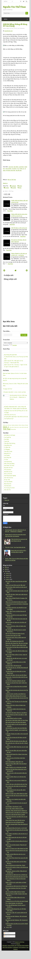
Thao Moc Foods (8, 451)
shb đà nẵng (8, 168)
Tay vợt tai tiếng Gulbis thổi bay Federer (15, 891)
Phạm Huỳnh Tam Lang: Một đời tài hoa (15, 820)
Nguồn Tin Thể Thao (14, 7)
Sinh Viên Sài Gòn (8, 477)
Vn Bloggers (7, 449)
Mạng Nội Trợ (7, 453)
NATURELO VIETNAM (9, 435)
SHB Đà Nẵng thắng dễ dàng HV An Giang (15, 25)
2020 (6, 567)
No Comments (21, 28)
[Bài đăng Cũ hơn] (27, 270)
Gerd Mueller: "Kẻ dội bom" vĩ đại (14, 806)
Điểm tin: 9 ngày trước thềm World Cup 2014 (16, 793)
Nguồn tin (5, 183)
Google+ (7, 187)
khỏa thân (12, 427)
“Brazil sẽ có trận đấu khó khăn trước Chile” (16, 602)
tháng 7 (8, 577)
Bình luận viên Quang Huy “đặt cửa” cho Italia (17, 643)
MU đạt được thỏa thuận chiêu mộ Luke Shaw (17, 720)
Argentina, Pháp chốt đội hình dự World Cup (16, 810)
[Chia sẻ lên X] (8, 194)
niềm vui (22, 168)
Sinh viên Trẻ (7, 489)
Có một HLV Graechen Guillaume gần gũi (15, 680)
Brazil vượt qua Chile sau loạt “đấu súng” (15, 585)
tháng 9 (8, 573)
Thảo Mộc (5, 945)
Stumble (14, 187)
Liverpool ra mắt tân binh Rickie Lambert (15, 814)
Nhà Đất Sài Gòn (8, 471)
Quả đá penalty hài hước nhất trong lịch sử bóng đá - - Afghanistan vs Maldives (18, 397)
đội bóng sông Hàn (10, 170)
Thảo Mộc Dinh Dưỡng (9, 443)
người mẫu (21, 427)
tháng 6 (8, 579)
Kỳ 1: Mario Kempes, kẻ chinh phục (14, 903)
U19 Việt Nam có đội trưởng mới (19, 227)
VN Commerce (7, 469)
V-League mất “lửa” (7, 388)
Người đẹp (16, 427)
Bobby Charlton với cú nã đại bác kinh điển (16, 767)
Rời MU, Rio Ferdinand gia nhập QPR (15, 641)
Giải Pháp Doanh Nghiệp (10, 475)
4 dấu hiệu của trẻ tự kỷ (10, 414)
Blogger (18, 943)
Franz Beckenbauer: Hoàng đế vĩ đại (14, 761)
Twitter (20, 186)
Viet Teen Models (8, 481)
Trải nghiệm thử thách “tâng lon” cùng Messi (16, 712)
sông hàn (11, 166)
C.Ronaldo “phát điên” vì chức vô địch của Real (14, 392)
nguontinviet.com (8, 30)
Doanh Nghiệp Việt (12, 945)
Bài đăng (7, 933)
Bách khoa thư (7, 483)
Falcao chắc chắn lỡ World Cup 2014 (14, 808)
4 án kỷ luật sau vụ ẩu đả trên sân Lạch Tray (16, 784)
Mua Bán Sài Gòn (8, 467)
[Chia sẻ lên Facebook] (9, 194)
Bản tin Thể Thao (12, 179)
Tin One (6, 459)
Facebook (13, 186)
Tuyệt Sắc (6, 441)
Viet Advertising (8, 461)
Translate (14, 345)
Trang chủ (6, 500)
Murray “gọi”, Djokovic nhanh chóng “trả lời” (16, 645)
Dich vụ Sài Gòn (8, 473)
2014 (6, 571)
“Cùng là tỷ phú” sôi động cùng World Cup (16, 693)
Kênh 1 (6, 191)
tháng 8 (8, 575)
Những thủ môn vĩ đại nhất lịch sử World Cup (16, 812)
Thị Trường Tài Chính (9, 487)
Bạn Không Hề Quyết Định (10, 354)
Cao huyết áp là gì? (8, 418)
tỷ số (18, 168)
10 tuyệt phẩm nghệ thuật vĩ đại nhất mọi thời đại (16, 416)
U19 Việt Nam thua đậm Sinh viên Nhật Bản (16, 728)
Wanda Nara (13, 429)
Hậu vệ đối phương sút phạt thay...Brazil (15, 865)
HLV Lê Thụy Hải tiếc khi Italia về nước (15, 633)
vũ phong (14, 168)
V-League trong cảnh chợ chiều (13, 635)
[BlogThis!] (6, 194)
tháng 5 (8, 927)
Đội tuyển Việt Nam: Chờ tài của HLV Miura (16, 675)
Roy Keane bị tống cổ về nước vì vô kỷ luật (16, 828)
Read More (10, 210)
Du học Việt (7, 479)
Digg (20, 187)
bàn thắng (16, 166)
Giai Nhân (6, 439)
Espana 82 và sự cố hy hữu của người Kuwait (17, 901)
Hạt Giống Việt (7, 457)
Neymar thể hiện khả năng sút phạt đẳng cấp (16, 741)
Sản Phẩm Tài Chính (9, 465)
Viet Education (7, 485)
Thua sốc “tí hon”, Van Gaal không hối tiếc (15, 547)
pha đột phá (18, 170)
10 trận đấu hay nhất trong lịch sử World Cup (16, 874)
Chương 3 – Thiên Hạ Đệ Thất (11, 362)
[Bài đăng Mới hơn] (4, 270)
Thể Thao (11, 191)
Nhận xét (7, 936)
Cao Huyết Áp (7, 437)
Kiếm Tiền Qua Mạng (9, 463)
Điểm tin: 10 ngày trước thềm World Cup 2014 (17, 848)
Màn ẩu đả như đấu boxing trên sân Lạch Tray (17, 876)
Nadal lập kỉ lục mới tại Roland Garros (15, 822)
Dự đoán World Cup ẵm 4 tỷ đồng (14, 718)
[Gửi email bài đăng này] (4, 194)
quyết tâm (21, 166)
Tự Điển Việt (7, 447)
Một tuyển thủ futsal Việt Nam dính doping (16, 722)
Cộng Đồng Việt (8, 445)
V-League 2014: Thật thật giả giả (13, 665)
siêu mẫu (26, 427)
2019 (6, 569)
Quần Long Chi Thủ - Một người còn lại (13, 360)
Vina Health (7, 455)
